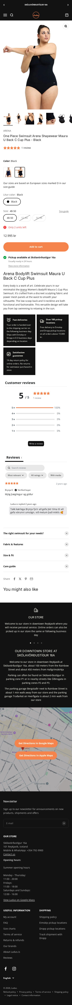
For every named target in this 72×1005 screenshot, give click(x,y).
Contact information (31, 995)
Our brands (9, 946)
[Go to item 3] (29, 119)
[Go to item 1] (8, 119)
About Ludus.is (11, 951)
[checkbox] (56, 475)
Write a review (36, 443)
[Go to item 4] (40, 119)
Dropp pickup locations (52, 928)
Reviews (7, 957)
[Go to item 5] (51, 119)
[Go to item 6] (61, 119)
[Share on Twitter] (20, 579)
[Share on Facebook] (14, 579)
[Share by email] (31, 579)
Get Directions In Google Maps (36, 743)
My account (9, 917)
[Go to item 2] (18, 119)
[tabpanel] (36, 491)
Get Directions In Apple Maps (36, 755)
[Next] (68, 5)
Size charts (9, 928)
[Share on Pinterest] (26, 579)
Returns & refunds (13, 940)
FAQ (5, 922)
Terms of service (12, 934)
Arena (23, 289)
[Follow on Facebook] (5, 968)
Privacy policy (25, 991)
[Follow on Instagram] (14, 968)
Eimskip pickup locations (53, 922)
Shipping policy (48, 917)
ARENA (7, 130)
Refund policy (9, 991)
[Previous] (4, 5)
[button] (36, 408)
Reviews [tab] (14, 457)
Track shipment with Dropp (50, 936)
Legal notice (12, 995)
